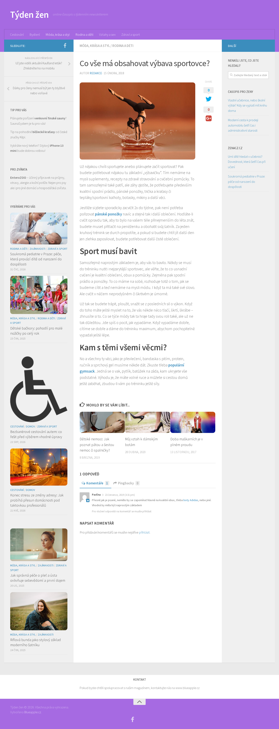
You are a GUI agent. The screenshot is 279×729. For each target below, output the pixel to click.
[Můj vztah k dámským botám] (147, 422)
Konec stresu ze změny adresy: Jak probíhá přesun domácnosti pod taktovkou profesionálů (37, 500)
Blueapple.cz (32, 712)
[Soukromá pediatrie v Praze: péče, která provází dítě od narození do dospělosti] (38, 228)
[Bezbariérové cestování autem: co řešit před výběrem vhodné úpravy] (38, 389)
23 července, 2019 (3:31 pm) (120, 495)
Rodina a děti (84, 34)
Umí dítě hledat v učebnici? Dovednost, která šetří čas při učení (247, 161)
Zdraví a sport (130, 34)
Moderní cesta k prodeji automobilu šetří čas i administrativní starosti (243, 125)
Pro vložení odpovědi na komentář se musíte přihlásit (121, 511)
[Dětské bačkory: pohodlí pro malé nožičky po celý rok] (38, 295)
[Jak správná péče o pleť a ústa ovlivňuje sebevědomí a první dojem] (38, 544)
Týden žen (29, 14)
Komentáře (97, 483)
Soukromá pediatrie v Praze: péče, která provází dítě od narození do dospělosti (36, 259)
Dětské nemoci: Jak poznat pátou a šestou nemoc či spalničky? (97, 444)
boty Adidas (190, 500)
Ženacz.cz (235, 148)
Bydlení (34, 34)
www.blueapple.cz (187, 688)
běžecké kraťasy (43, 132)
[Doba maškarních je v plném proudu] (192, 422)
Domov (30, 426)
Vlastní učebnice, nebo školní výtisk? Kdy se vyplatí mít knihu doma (247, 105)
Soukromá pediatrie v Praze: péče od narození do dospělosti (246, 181)
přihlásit (144, 532)
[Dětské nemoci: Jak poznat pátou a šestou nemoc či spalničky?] (102, 422)
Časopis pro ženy (240, 92)
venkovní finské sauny (49, 118)
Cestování (17, 34)
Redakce (96, 73)
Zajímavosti (37, 249)
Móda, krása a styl (58, 34)
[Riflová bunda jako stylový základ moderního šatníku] (38, 611)
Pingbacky (128, 483)
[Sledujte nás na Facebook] (64, 45)
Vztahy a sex (107, 34)
